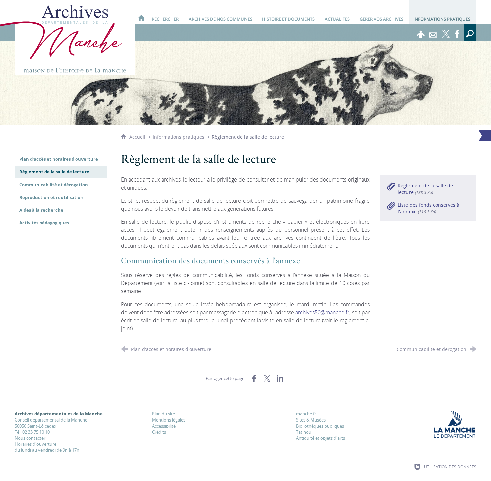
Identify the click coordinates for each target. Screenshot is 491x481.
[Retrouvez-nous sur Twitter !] (446, 32)
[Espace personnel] (420, 32)
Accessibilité (164, 426)
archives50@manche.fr (322, 312)
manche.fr (306, 414)
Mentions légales (168, 420)
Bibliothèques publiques (320, 426)
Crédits (159, 432)
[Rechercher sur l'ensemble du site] (470, 32)
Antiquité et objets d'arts (320, 438)
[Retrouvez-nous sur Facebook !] (457, 32)
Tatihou (303, 432)
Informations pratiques (178, 137)
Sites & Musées (311, 420)
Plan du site (163, 414)
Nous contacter (30, 438)
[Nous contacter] (433, 32)
